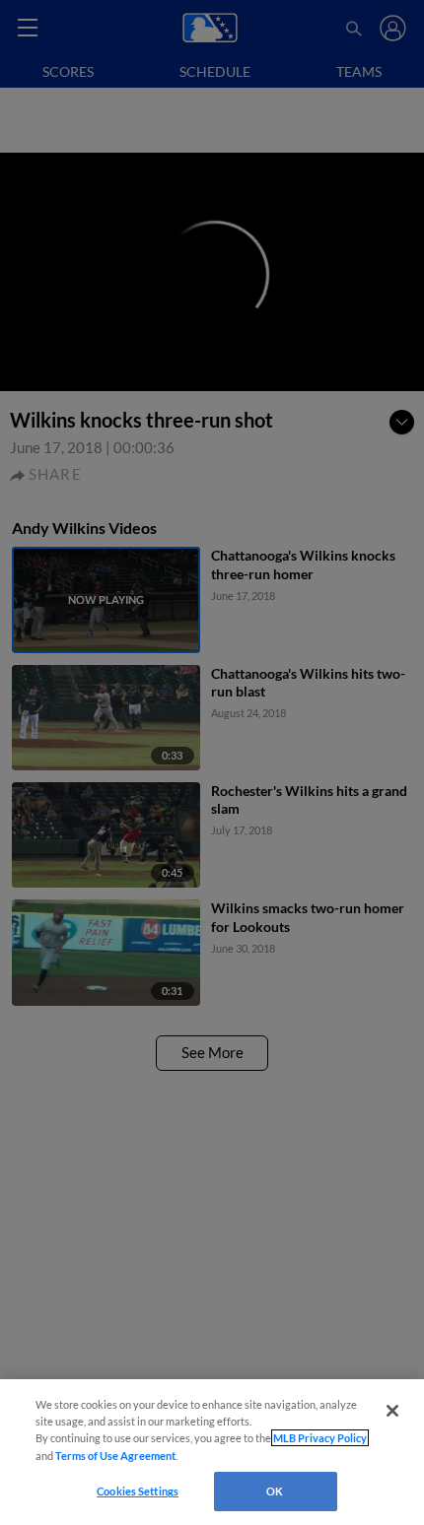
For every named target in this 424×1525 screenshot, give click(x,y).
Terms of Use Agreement (115, 1455)
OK (274, 1491)
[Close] (392, 1410)
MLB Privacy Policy (320, 1437)
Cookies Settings (137, 1491)
